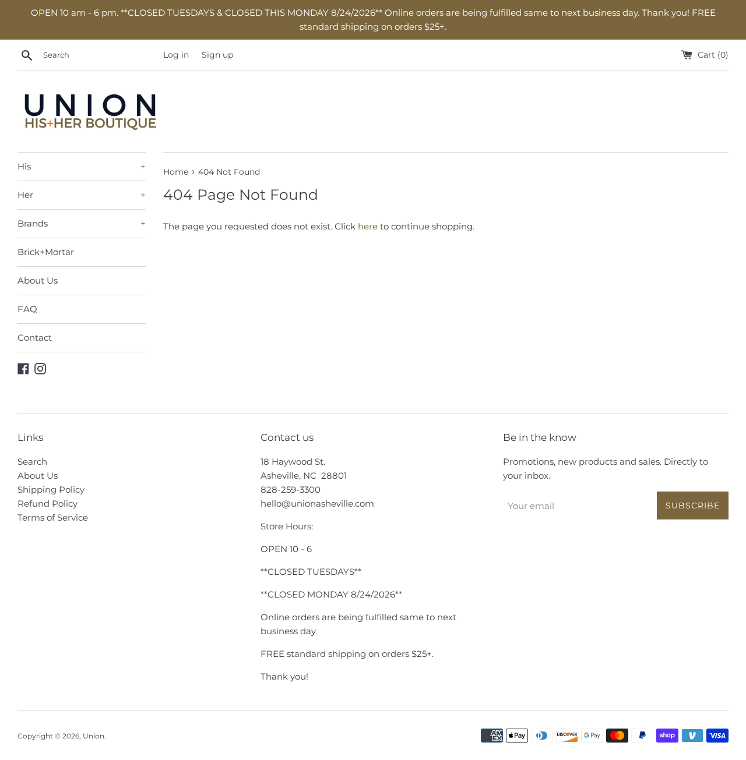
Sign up (217, 54)
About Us (37, 280)
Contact (34, 337)
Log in (176, 54)
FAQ (27, 308)
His (81, 166)
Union (93, 735)
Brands (81, 223)
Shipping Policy (51, 489)
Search (32, 461)
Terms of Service (52, 517)
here (368, 226)
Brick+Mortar (45, 251)
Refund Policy (47, 503)
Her (81, 194)
